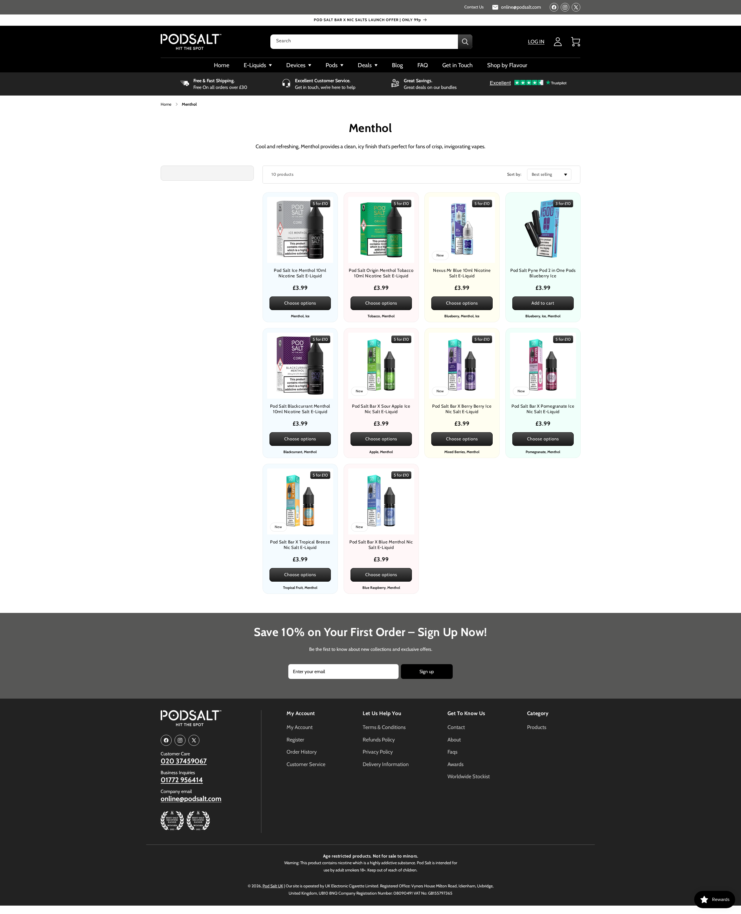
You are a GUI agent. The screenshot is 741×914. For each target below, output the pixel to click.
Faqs (452, 752)
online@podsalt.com (191, 798)
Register (295, 740)
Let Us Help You (382, 713)
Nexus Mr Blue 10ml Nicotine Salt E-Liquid (462, 273)
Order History (302, 752)
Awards (455, 764)
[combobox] (371, 41)
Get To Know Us (466, 713)
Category (538, 713)
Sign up (426, 671)
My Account (301, 713)
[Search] (465, 41)
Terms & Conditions (384, 727)
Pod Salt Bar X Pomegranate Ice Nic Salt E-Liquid (542, 408)
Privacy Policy (378, 752)
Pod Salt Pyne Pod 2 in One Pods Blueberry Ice (542, 273)
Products (536, 727)
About (454, 740)
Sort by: (514, 174)
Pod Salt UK (273, 886)
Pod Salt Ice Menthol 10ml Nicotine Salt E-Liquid (300, 273)
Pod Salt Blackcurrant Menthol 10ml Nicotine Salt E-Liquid (300, 408)
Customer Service (306, 764)
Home (166, 104)
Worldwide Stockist (468, 776)
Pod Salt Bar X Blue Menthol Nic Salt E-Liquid (381, 544)
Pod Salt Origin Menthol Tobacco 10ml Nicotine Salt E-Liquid (381, 273)
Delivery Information (386, 764)
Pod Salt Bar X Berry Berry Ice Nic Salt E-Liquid (461, 408)
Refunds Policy (379, 740)
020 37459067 (184, 761)
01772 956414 (182, 779)
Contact (456, 727)
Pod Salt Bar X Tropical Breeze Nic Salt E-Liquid (300, 544)
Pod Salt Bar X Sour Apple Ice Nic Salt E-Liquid (381, 408)
